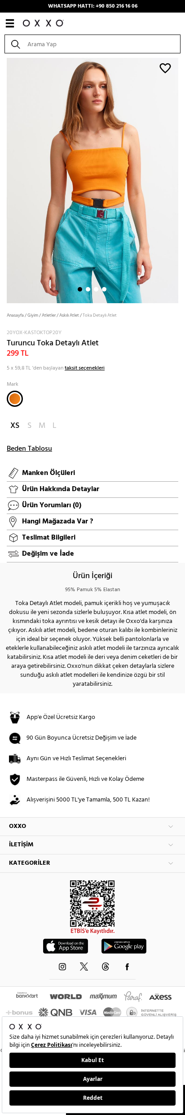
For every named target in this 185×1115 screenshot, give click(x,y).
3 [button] (96, 289)
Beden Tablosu (29, 449)
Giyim (32, 315)
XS (14, 425)
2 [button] (88, 289)
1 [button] (80, 289)
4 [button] (104, 289)
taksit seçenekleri (85, 368)
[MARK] (15, 399)
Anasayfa (15, 315)
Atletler (49, 315)
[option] (92, 179)
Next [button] (4, 179)
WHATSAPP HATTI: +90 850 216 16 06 (92, 6)
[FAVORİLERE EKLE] (165, 68)
